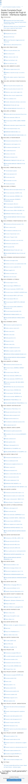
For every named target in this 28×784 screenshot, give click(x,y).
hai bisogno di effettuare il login (17, 778)
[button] (1, 1)
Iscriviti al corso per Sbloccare (14, 780)
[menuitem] (1, 3)
